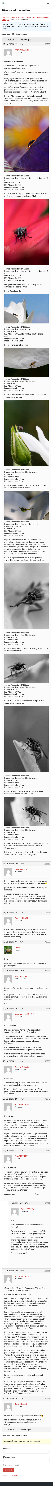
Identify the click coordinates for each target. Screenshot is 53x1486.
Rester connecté (12, 1465)
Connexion (8, 1470)
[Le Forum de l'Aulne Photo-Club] (9, 4)
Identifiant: (7, 1449)
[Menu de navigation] (48, 4)
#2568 (47, 1061)
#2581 (47, 1271)
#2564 (47, 912)
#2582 (47, 1398)
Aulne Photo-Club (23, 1484)
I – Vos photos (24, 17)
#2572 (47, 1099)
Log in (5, 1475)
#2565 (47, 942)
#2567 (47, 1008)
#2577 (47, 1203)
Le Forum (6, 17)
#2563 (47, 864)
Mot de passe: (9, 1457)
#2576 (47, 1150)
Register (15, 1475)
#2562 (47, 44)
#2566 (47, 971)
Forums (14, 17)
